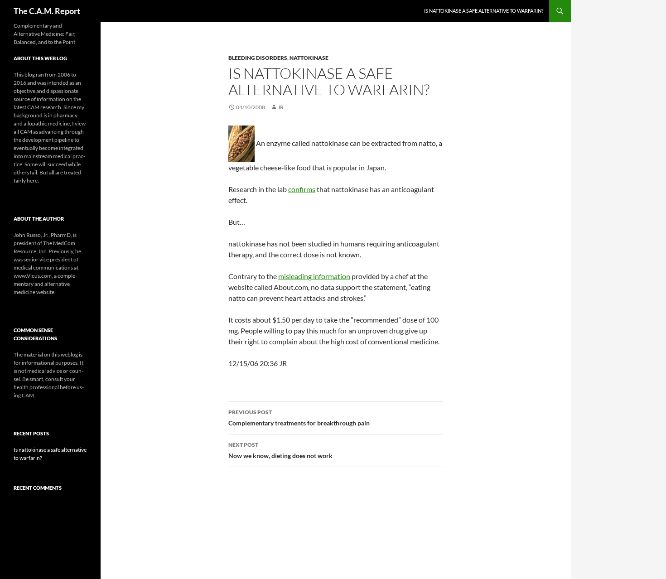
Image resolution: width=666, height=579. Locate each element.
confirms (301, 189)
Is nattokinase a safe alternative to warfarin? (483, 11)
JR (281, 107)
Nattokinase (309, 57)
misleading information (314, 276)
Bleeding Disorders (257, 57)
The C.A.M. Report (47, 11)
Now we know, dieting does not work (280, 450)
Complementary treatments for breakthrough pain (299, 418)
